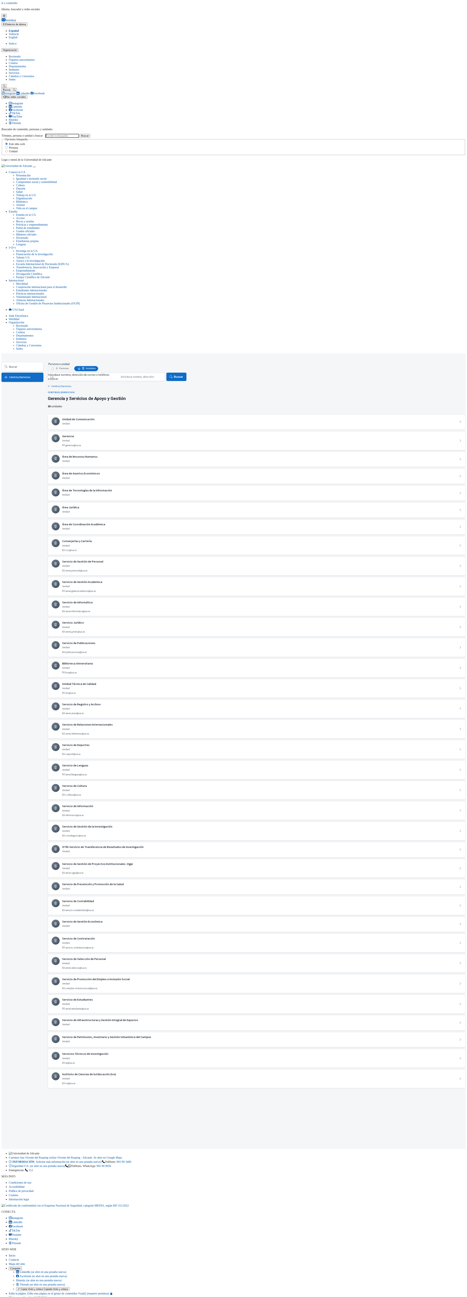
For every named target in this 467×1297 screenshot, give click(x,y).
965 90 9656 (104, 1166)
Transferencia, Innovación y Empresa (37, 267)
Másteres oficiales (26, 234)
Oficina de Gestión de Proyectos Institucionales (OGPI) (48, 303)
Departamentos (17, 66)
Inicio (12, 1255)
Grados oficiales (25, 231)
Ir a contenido (9, 3)
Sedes (12, 79)
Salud (19, 191)
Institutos (14, 69)
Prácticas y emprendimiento (32, 224)
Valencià (14, 34)
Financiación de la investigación (34, 254)
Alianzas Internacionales (30, 300)
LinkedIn (42, 1271)
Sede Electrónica (18, 315)
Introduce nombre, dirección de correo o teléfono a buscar (78, 377)
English (13, 37)
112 (31, 1170)
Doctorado (22, 237)
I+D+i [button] (12, 247)
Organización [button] (16, 322)
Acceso (20, 218)
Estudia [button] (13, 211)
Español (14, 30)
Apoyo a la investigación (30, 260)
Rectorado (15, 56)
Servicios (14, 72)
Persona (13, 147)
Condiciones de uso (20, 1182)
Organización (10, 50)
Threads (42, 1284)
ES (14, 24)
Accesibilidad (16, 1186)
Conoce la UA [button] (17, 172)
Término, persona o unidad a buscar (22, 135)
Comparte (15, 1268)
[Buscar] (4, 86)
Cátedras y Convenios (21, 76)
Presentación (23, 175)
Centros (13, 63)
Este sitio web (17, 144)
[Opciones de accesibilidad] (4, 16)
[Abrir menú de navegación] (34, 166)
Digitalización (24, 198)
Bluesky (38, 1280)
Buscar (85, 135)
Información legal (19, 1199)
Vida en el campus (26, 208)
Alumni (20, 204)
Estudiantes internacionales (31, 290)
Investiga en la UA (27, 250)
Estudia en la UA (26, 214)
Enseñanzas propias (27, 241)
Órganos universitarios (22, 59)
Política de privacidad (21, 1190)
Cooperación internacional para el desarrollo (41, 287)
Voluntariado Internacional (31, 296)
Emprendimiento (25, 270)
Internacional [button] (16, 280)
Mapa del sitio (17, 1263)
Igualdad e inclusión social (31, 178)
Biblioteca (22, 201)
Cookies (13, 1195)
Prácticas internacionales (30, 293)
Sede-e (13, 43)
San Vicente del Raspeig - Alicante (65, 1157)
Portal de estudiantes (28, 227)
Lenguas (21, 244)
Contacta (14, 1259)
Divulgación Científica (29, 273)
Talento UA (23, 257)
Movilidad (22, 283)
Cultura (20, 185)
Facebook (43, 1276)
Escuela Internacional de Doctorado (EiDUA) (42, 264)
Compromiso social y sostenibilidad (36, 181)
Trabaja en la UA (26, 195)
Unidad (13, 151)
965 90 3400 (124, 1161)
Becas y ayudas (25, 221)
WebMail (14, 319)
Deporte (20, 188)
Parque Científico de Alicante (33, 277)
